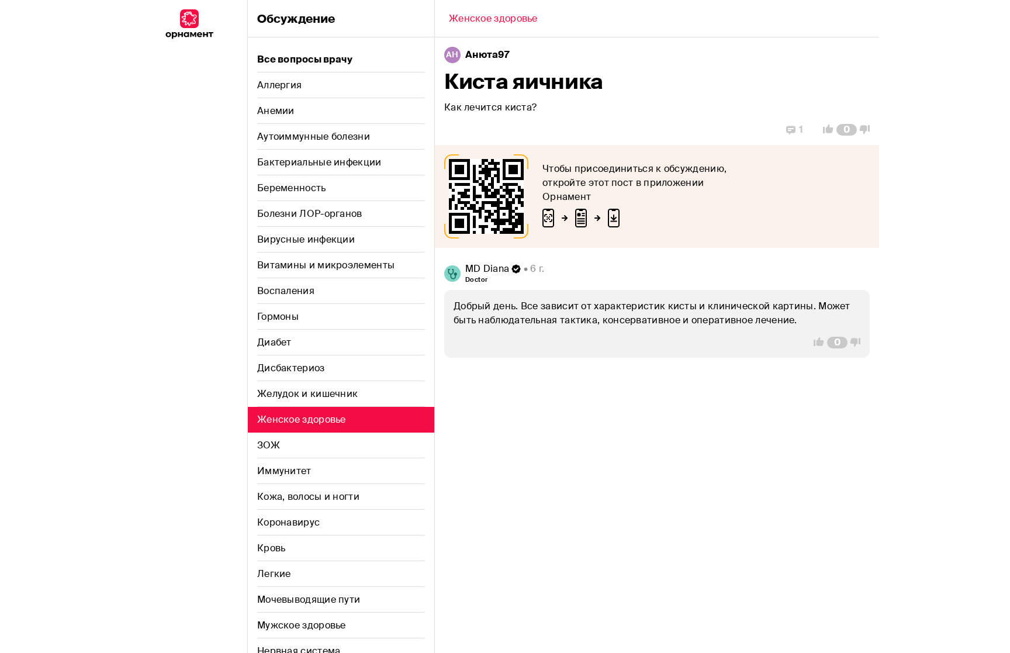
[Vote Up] (824, 130)
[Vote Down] (868, 130)
